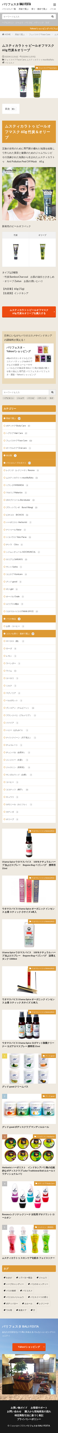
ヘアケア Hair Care (16, 433)
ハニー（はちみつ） (17, 730)
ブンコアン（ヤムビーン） (20, 708)
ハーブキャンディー (15, 1284)
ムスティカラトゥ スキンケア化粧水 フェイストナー (28, 1258)
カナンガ (12, 812)
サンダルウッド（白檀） (19, 774)
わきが (9, 1277)
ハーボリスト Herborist (18, 522)
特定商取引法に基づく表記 (29, 1415)
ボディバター (12, 1303)
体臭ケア (22, 1310)
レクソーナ (44, 1303)
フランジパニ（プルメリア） (20, 715)
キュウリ (12, 797)
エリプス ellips (14, 604)
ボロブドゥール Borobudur (20, 500)
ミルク (11, 685)
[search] (52, 16)
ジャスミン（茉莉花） (18, 767)
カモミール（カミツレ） (19, 804)
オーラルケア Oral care (18, 448)
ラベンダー (13, 663)
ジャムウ (19, 22)
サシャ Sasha (13, 567)
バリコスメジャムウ (15, 1297)
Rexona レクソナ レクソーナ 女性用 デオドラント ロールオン (28, 1216)
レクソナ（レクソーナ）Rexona (22, 470)
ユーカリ (12, 678)
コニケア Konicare (16, 574)
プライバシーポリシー (29, 1419)
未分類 (11, 455)
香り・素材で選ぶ (39, 9)
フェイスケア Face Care (39, 34)
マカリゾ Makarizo (16, 492)
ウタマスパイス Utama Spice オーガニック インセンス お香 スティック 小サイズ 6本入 (28, 910)
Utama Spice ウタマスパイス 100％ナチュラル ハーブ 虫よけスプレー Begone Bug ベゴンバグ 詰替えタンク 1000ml (29, 955)
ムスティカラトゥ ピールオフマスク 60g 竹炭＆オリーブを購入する (29, 311)
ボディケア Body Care (18, 425)
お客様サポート (39, 1407)
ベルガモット (14, 700)
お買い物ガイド (19, 1407)
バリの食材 (11, 1290)
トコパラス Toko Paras (18, 537)
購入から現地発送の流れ (38, 1411)
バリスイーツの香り (39, 1297)
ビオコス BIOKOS (17, 515)
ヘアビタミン (8, 22)
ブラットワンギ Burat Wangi (21, 507)
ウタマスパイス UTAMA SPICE (22, 611)
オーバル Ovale (14, 596)
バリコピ (29, 22)
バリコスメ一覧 (9, 9)
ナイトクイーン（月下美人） (20, 737)
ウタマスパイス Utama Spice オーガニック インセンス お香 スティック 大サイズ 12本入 (28, 1001)
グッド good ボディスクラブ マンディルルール (25, 1127)
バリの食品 (13, 619)
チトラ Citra (14, 544)
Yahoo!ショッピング (29, 1346)
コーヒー (12, 782)
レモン (11, 656)
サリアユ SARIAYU (16, 559)
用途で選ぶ (24, 9)
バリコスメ (9, 63)
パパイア (12, 722)
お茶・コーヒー (15, 626)
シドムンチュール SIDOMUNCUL (22, 552)
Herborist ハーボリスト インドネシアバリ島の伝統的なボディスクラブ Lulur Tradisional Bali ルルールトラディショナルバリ (28, 1170)
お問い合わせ (14, 1411)
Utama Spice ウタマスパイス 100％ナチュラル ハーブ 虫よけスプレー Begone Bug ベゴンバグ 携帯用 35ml (29, 865)
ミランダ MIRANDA (17, 485)
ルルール (28, 1303)
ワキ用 (9, 1310)
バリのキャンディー (39, 1284)
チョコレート (14, 745)
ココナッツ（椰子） (17, 789)
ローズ (11, 648)
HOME (8, 34)
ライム (11, 670)
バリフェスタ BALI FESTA (16, 4)
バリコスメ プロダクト (18, 463)
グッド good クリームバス (15, 1086)
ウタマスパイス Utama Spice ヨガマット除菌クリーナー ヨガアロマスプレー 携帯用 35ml (28, 1044)
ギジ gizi (11, 589)
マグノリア (13, 693)
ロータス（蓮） (15, 641)
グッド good (13, 581)
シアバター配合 (25, 1277)
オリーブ (12, 819)
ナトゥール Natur (15, 529)
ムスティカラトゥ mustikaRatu (40, 59)
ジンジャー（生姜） (17, 760)
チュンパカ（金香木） (18, 752)
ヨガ (47, 22)
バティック (39, 22)
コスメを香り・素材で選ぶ (20, 633)
